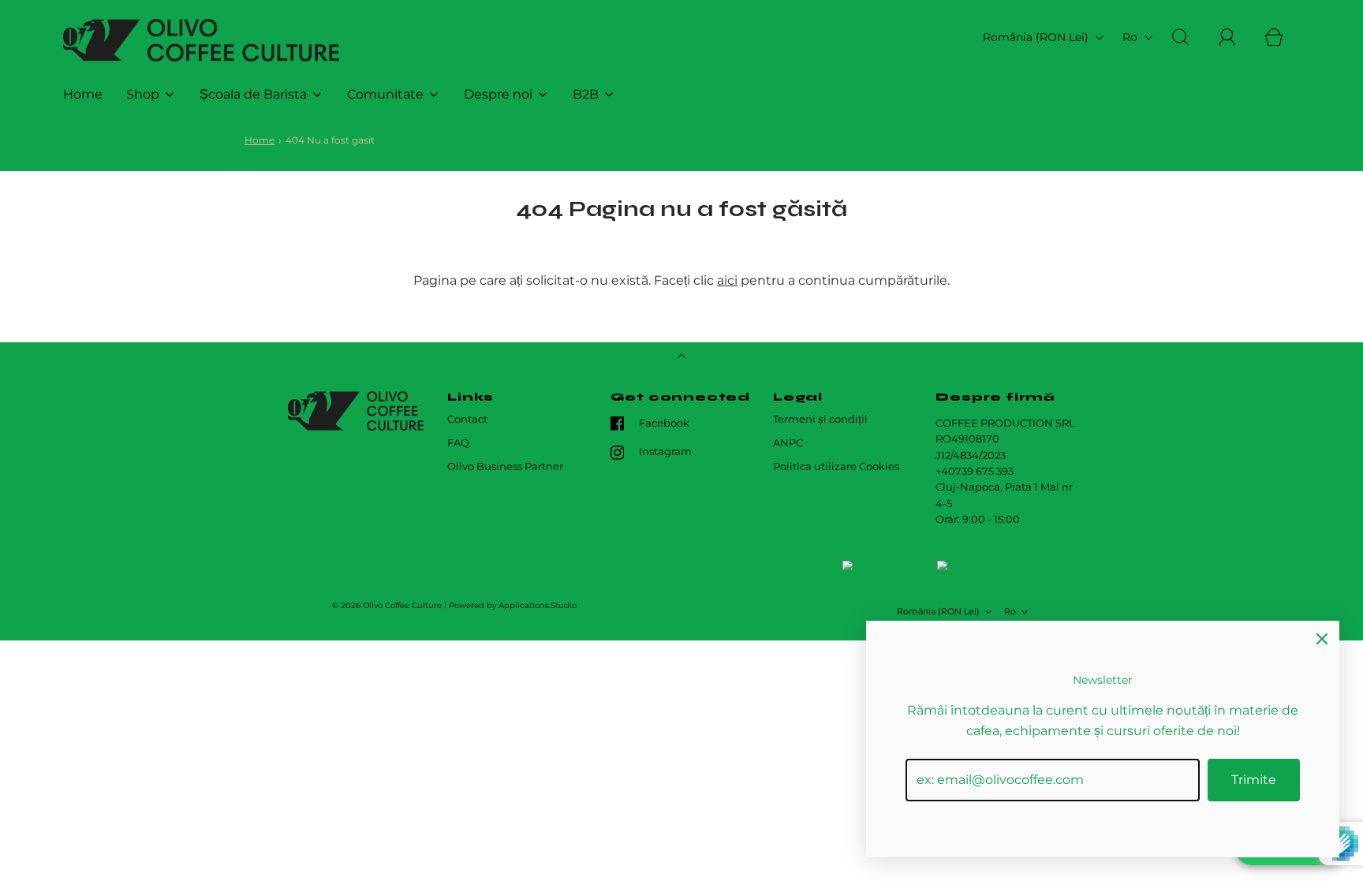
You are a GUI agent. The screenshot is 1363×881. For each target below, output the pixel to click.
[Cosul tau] (1282, 37)
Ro (1131, 37)
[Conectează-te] (1236, 37)
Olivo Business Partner (505, 466)
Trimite (1253, 779)
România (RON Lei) (1037, 37)
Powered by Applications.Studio (513, 605)
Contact (467, 419)
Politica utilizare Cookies (836, 466)
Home (83, 94)
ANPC (788, 443)
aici (727, 280)
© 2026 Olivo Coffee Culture (387, 605)
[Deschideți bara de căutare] (1189, 37)
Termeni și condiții (820, 419)
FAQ (458, 443)
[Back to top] (681, 357)
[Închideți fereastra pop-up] (1322, 638)
